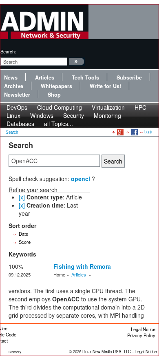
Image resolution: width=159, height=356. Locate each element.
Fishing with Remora (82, 266)
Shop (54, 94)
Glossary (15, 351)
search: (8, 51)
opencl (80, 179)
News (11, 77)
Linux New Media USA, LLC (106, 351)
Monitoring (107, 115)
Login (148, 132)
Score (25, 242)
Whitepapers (56, 86)
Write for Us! (105, 86)
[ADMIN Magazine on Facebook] (134, 132)
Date (23, 233)
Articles (44, 77)
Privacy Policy (141, 335)
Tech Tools (85, 77)
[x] (22, 197)
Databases (20, 123)
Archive (13, 86)
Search (12, 132)
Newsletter (17, 94)
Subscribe (129, 77)
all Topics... (58, 123)
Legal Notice (143, 329)
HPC (140, 107)
